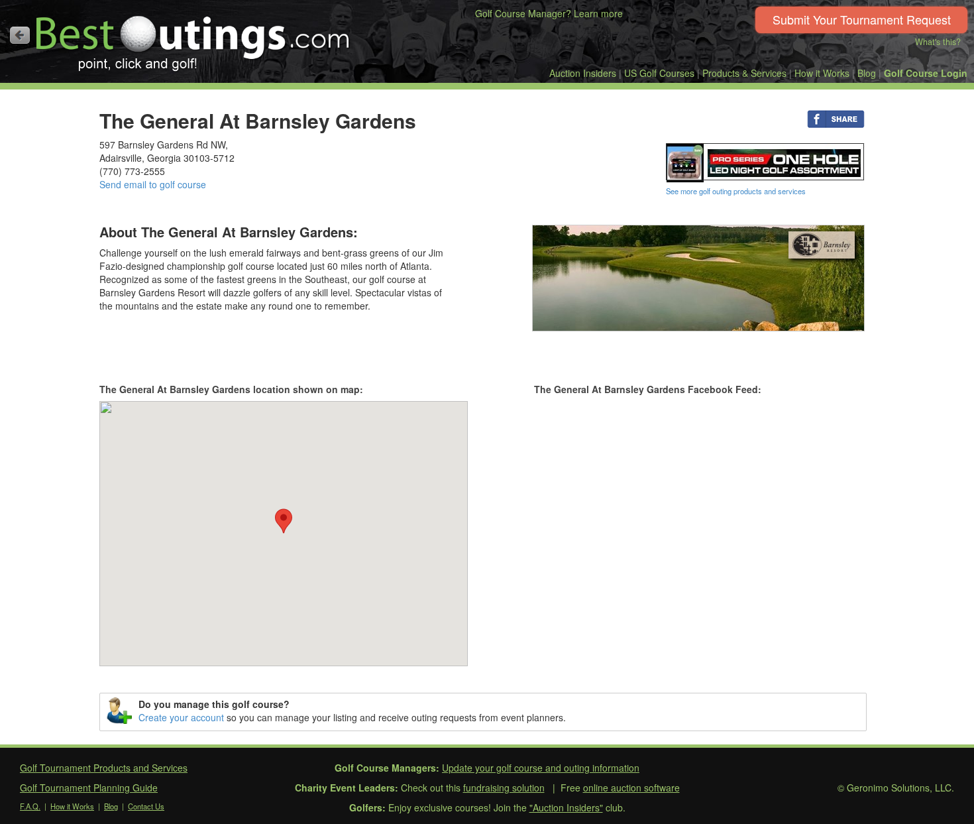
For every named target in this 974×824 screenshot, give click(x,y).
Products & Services (744, 73)
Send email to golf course (152, 184)
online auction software (631, 787)
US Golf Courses (659, 73)
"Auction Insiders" (566, 807)
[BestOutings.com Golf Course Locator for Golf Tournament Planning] (193, 38)
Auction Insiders (582, 73)
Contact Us (146, 806)
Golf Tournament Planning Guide (89, 787)
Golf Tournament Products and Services (104, 767)
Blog (866, 73)
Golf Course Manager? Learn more (549, 13)
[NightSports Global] (765, 161)
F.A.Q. (30, 806)
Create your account (181, 717)
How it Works (821, 73)
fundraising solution (504, 787)
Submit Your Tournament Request (862, 19)
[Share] (836, 118)
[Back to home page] (20, 35)
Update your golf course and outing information (540, 767)
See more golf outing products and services (736, 191)
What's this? (938, 42)
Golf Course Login (925, 73)
